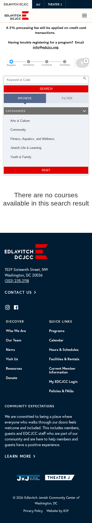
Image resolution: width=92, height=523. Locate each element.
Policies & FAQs (61, 391)
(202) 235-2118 (17, 280)
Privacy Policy (33, 511)
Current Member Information (62, 370)
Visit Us (12, 359)
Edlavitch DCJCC (16, 4)
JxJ (38, 4)
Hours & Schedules (64, 350)
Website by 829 (57, 511)
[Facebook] (16, 307)
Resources (14, 368)
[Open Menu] (86, 15)
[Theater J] (60, 478)
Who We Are (16, 331)
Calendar (56, 340)
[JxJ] (28, 477)
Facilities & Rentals (64, 359)
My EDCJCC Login (63, 382)
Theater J (55, 4)
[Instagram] (7, 307)
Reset (46, 170)
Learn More (18, 456)
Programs (56, 331)
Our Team (13, 340)
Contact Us (18, 292)
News (10, 350)
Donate (11, 378)
